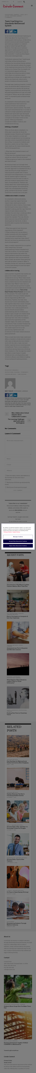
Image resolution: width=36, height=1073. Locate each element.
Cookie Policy (16, 532)
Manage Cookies (18, 536)
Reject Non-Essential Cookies (18, 545)
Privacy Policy (8, 532)
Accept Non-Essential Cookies (18, 541)
